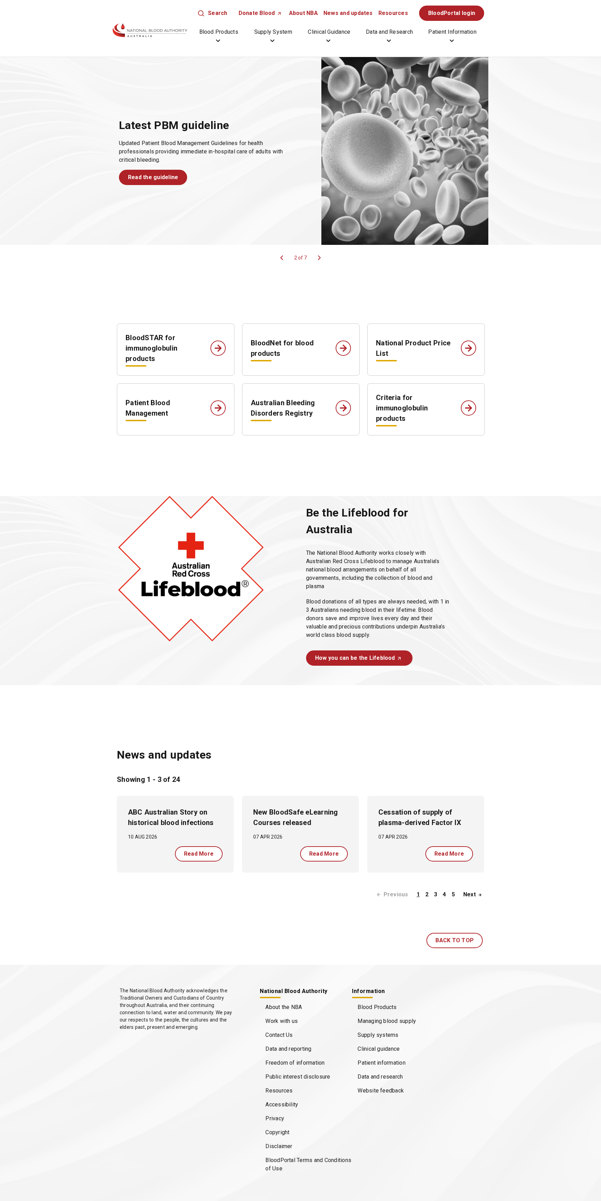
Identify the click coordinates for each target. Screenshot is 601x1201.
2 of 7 (300, 258)
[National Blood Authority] (150, 30)
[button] (153, 177)
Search (217, 13)
